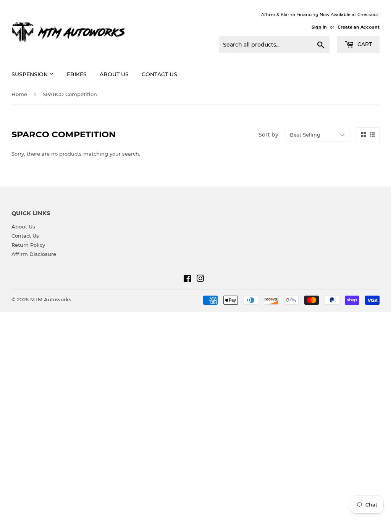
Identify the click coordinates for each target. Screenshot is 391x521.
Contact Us (159, 74)
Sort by (268, 134)
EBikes (77, 74)
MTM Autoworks (50, 299)
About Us (114, 74)
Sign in (319, 27)
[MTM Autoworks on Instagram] (200, 280)
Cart (364, 44)
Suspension (30, 74)
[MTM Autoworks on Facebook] (187, 280)
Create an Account (359, 27)
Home (19, 94)
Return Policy (28, 245)
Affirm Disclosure (33, 254)
